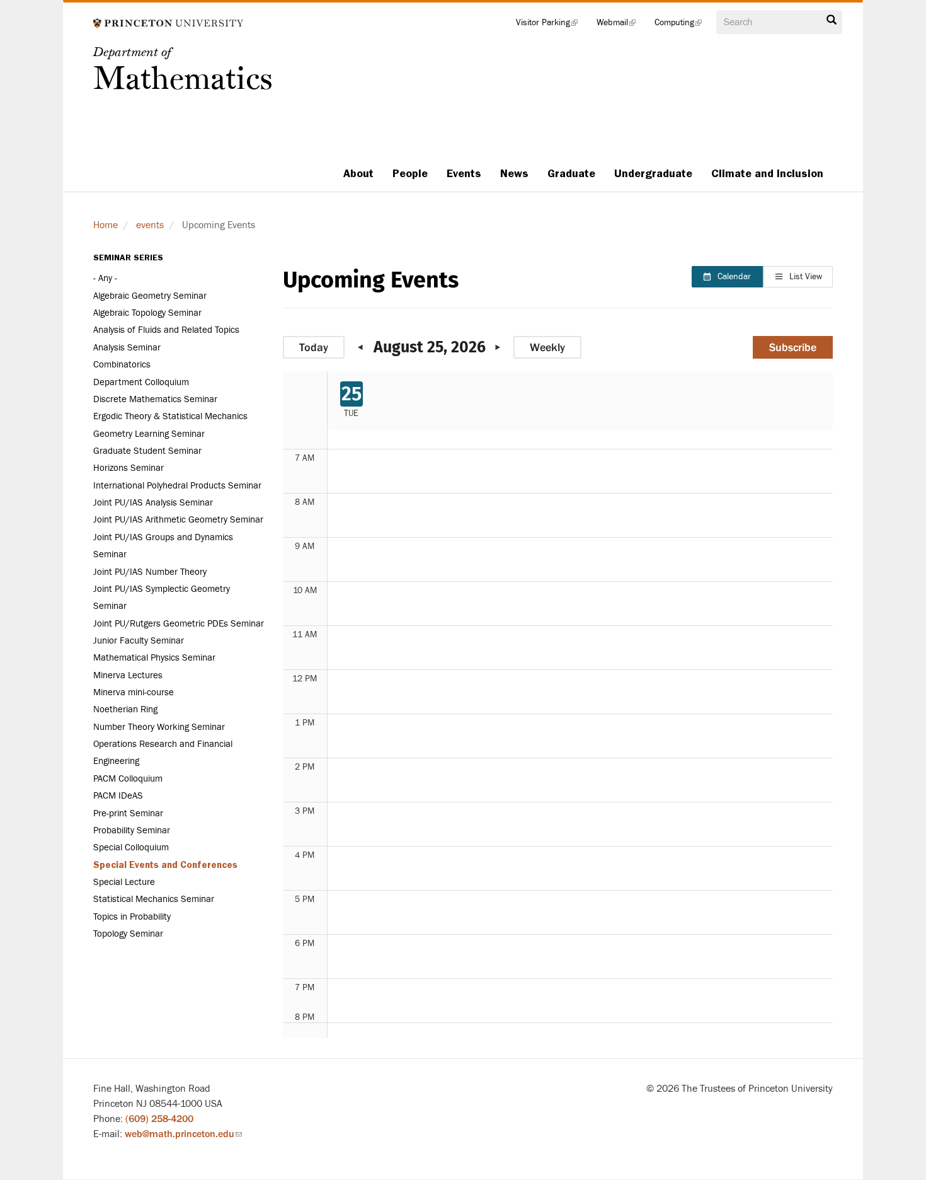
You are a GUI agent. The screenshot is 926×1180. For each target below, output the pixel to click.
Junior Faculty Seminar (138, 640)
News (514, 173)
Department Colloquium (141, 382)
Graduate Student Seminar (147, 451)
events (150, 225)
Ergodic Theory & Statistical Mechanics (170, 416)
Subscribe (792, 347)
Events (464, 173)
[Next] (494, 347)
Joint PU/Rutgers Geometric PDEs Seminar (178, 623)
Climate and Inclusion (767, 173)
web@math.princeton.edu (183, 1134)
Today (313, 347)
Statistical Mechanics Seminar (153, 899)
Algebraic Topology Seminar (147, 313)
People (410, 173)
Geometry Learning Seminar (149, 434)
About (358, 173)
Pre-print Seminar (128, 813)
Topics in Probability (132, 916)
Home (105, 225)
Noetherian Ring (125, 709)
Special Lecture (124, 882)
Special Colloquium (131, 847)
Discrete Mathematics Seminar (155, 399)
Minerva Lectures (128, 675)
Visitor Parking (551, 25)
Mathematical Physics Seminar (154, 657)
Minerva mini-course (133, 692)
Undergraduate (653, 173)
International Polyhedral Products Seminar (177, 485)
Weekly (547, 347)
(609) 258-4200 (159, 1119)
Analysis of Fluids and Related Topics (166, 330)
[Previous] (364, 347)
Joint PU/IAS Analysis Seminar (153, 502)
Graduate (571, 173)
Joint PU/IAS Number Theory (150, 572)
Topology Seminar (128, 933)
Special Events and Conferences (165, 865)
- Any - (105, 278)
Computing (682, 25)
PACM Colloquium (128, 778)
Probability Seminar (131, 830)
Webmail (621, 25)
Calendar (734, 277)
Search (831, 23)
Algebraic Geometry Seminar (150, 296)
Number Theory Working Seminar (159, 727)
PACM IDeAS (118, 795)
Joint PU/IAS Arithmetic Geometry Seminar (178, 519)
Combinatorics (122, 364)
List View (805, 277)
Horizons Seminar (128, 468)
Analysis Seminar (127, 347)
